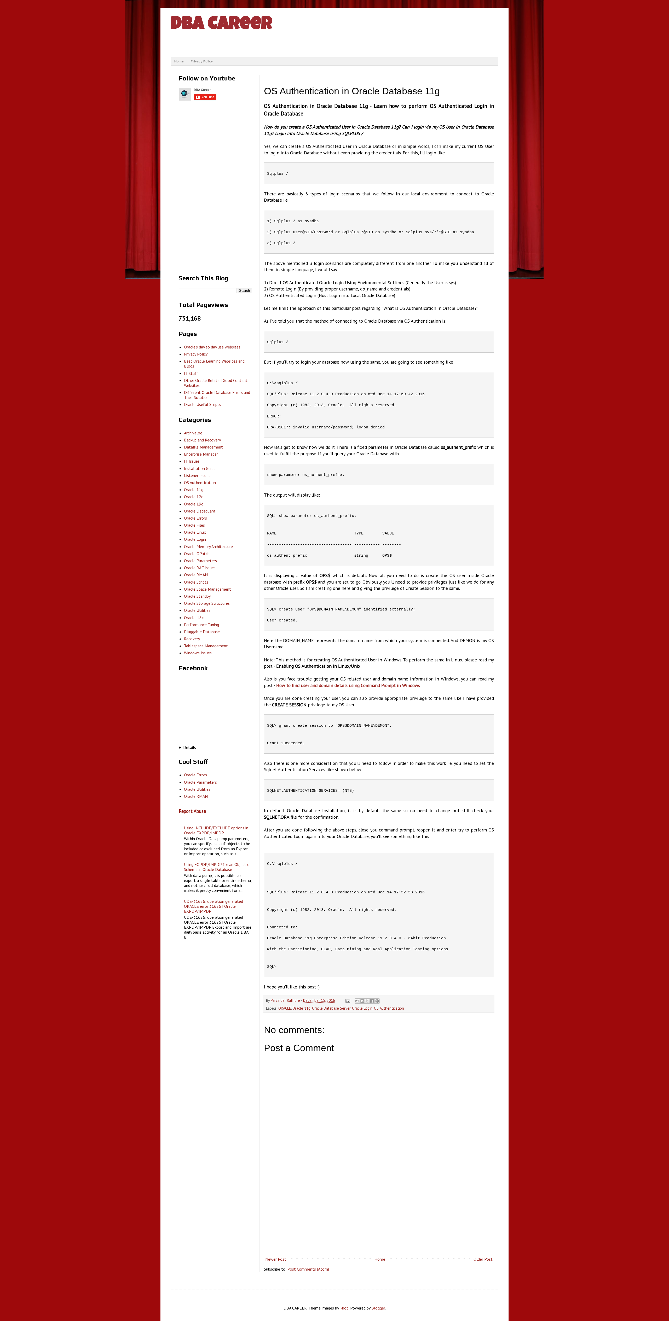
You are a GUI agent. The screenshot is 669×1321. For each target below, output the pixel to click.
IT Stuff (191, 373)
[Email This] (357, 1001)
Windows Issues (198, 652)
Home (179, 61)
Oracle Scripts (196, 582)
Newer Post (275, 1259)
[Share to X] (367, 1001)
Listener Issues (197, 475)
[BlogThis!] (362, 1001)
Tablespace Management (206, 645)
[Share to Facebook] (372, 1001)
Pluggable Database (202, 631)
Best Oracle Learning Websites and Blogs (214, 363)
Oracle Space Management (207, 589)
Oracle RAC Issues (200, 567)
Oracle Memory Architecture (208, 546)
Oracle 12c (193, 496)
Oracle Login (362, 1008)
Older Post (483, 1259)
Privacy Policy (202, 61)
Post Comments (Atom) (308, 1269)
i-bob (344, 1308)
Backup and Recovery (202, 440)
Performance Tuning (201, 624)
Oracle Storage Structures (207, 603)
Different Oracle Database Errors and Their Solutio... (217, 395)
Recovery (192, 638)
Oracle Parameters (200, 560)
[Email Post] (347, 1000)
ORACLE (284, 1008)
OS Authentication (389, 1008)
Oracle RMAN (196, 574)
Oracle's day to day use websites (212, 347)
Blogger (378, 1308)
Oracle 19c (193, 504)
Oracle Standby (197, 596)
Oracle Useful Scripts (202, 404)
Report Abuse (192, 811)
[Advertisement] (379, 1211)
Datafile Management (203, 447)
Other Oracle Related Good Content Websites (215, 383)
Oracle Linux (195, 532)
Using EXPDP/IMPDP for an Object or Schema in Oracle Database (217, 867)
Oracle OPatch (197, 553)
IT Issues (192, 461)
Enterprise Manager (201, 454)
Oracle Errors (195, 518)
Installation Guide (200, 468)
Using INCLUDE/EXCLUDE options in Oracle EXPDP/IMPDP (216, 830)
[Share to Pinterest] (377, 1001)
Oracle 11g (301, 1008)
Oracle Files (194, 525)
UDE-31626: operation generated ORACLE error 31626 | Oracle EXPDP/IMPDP (213, 906)
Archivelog (193, 432)
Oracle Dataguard (199, 511)
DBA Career (221, 25)
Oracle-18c (194, 617)
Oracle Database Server (331, 1008)
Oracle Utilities (197, 610)
